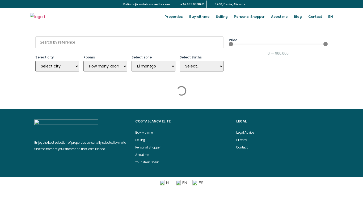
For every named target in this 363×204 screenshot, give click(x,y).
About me (279, 16)
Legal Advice (245, 132)
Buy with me (199, 16)
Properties (173, 16)
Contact (315, 16)
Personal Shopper (249, 16)
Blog (298, 16)
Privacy (241, 140)
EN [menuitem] (184, 182)
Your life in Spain (147, 162)
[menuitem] (330, 16)
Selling (222, 16)
